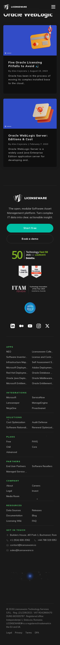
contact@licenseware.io (23, 545)
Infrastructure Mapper (17, 362)
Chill (8, 446)
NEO (8, 351)
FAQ (34, 520)
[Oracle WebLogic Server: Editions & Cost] (30, 113)
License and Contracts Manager (43, 356)
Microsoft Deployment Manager (17, 367)
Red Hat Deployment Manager (17, 372)
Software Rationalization (17, 427)
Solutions (14, 417)
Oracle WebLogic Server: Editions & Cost (28, 137)
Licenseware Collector (43, 351)
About (9, 485)
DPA (37, 632)
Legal (9, 490)
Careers (36, 485)
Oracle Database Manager (43, 372)
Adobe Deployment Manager (43, 367)
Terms (28, 632)
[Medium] (21, 325)
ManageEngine (40, 402)
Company (12, 480)
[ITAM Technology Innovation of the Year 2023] (30, 289)
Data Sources (13, 510)
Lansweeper (13, 402)
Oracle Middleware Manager (43, 378)
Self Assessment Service (43, 362)
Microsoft (11, 397)
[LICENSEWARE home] (30, 198)
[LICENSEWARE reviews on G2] (30, 272)
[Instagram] (38, 325)
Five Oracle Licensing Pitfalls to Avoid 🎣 (25, 64)
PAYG (35, 441)
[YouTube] (30, 325)
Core (34, 446)
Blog (34, 515)
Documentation (14, 515)
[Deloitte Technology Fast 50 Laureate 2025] (30, 255)
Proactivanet (39, 408)
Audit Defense (39, 422)
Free (8, 441)
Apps (9, 347)
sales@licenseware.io (22, 550)
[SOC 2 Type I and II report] (30, 308)
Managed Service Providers (17, 471)
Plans (10, 436)
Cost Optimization (15, 422)
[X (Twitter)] (47, 325)
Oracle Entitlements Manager (43, 383)
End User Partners (16, 466)
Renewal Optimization (43, 427)
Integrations (16, 392)
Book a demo (30, 238)
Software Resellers (42, 466)
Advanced (11, 452)
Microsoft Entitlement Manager (17, 383)
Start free (30, 228)
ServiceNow (38, 397)
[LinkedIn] (12, 325)
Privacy (18, 632)
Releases (37, 510)
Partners (13, 461)
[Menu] (53, 7)
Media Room (12, 496)
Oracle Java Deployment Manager (17, 378)
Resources (14, 505)
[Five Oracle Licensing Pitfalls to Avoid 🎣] (30, 40)
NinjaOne (11, 408)
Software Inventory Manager (17, 356)
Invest (35, 490)
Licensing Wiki (14, 520)
